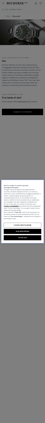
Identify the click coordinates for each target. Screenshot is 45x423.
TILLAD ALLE (22, 237)
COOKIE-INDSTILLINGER (22, 225)
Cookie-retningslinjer (11, 206)
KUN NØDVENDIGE (22, 231)
